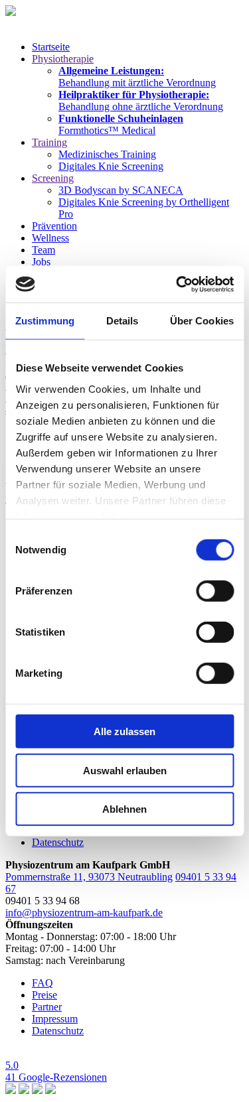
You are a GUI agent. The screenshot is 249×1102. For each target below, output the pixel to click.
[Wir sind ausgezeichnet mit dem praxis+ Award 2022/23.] (37, 1090)
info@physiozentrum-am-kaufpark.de (84, 912)
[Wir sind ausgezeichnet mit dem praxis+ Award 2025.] (10, 1090)
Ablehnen (124, 809)
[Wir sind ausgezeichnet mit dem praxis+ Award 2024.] (24, 1090)
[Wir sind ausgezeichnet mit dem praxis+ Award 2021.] (50, 1090)
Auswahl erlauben (125, 770)
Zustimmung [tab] (44, 320)
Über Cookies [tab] (202, 320)
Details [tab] (122, 320)
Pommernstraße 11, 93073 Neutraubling (89, 876)
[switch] (215, 591)
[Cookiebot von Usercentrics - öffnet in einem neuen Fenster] (177, 284)
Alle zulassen (124, 731)
